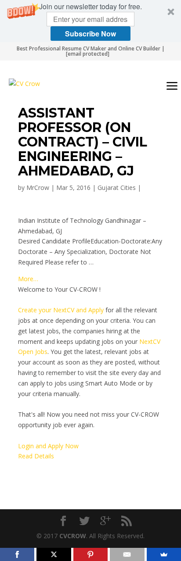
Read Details (36, 456)
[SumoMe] (164, 554)
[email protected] (87, 53)
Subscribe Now (90, 34)
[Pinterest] (90, 554)
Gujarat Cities (117, 187)
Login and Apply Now (48, 446)
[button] (90, 21)
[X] (53, 554)
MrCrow (37, 187)
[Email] (127, 554)
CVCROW (72, 536)
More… (28, 279)
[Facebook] (17, 554)
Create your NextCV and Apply (61, 310)
